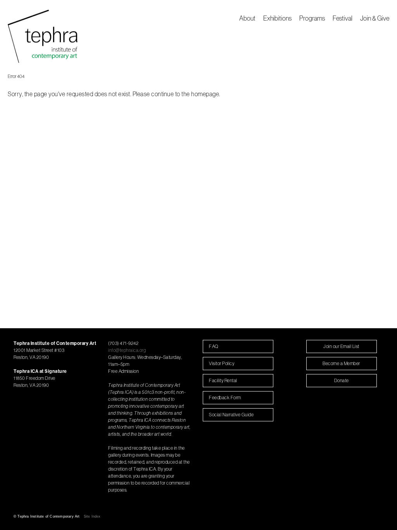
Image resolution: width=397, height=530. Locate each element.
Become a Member (341, 363)
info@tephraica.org (127, 350)
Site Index (92, 516)
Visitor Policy (221, 363)
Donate (341, 380)
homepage (205, 93)
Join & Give (374, 18)
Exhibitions (277, 18)
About (247, 18)
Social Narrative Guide (231, 414)
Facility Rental (223, 380)
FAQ (214, 346)
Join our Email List (341, 346)
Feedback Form (225, 397)
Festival (342, 18)
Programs (312, 18)
